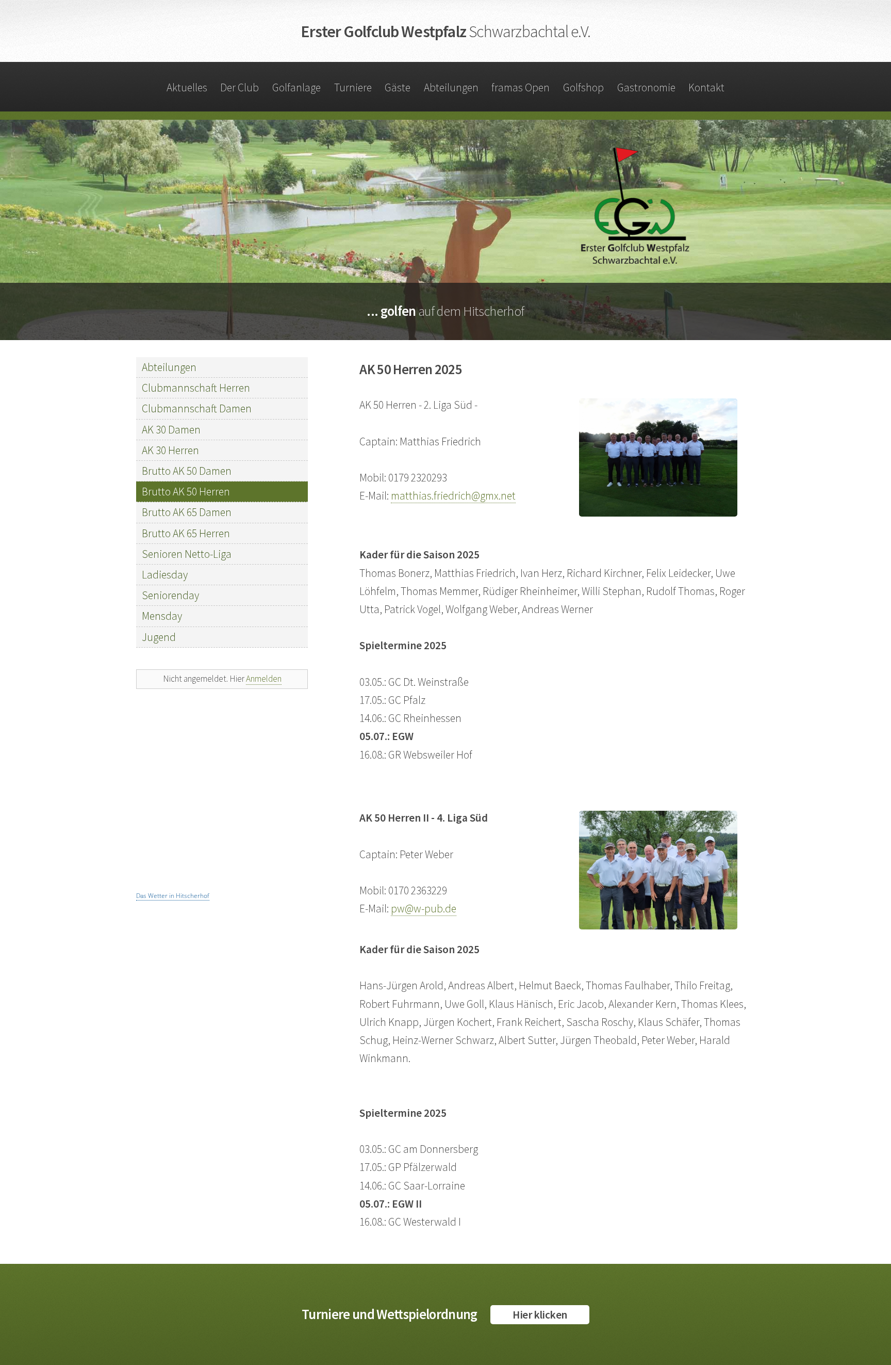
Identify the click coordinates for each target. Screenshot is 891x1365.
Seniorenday (170, 595)
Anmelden (264, 678)
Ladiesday (165, 575)
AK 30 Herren (170, 450)
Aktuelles (187, 87)
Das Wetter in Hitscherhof (172, 895)
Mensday (162, 616)
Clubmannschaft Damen (197, 408)
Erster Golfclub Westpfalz (445, 31)
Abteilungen (451, 87)
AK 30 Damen (171, 430)
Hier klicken (540, 1315)
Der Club (239, 87)
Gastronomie (646, 87)
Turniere (353, 87)
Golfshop (583, 87)
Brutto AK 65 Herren (186, 533)
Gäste (397, 87)
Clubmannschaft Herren (196, 388)
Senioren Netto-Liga (187, 554)
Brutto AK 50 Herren (186, 492)
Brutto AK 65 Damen (187, 512)
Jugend (159, 637)
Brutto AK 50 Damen (187, 471)
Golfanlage (296, 87)
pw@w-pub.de (423, 909)
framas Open (520, 87)
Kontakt (706, 87)
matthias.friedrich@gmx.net (453, 496)
